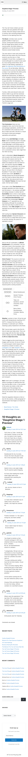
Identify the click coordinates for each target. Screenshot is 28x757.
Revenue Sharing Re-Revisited (10, 644)
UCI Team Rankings (7, 642)
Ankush (8, 427)
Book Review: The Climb (11, 407)
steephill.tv (17, 347)
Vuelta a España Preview (8, 638)
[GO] (23, 699)
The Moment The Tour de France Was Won (13, 647)
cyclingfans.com (6, 347)
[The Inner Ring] (2, 2)
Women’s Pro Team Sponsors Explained (12, 640)
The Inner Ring (6, 668)
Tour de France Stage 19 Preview (10, 653)
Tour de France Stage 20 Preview (10, 651)
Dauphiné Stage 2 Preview (11, 409)
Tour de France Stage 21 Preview (10, 649)
